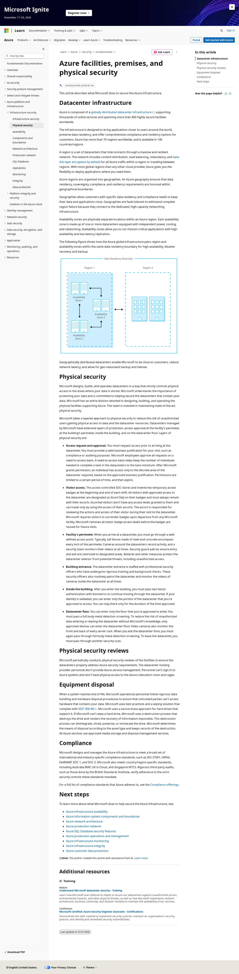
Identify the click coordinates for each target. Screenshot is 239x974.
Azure (74, 52)
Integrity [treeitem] (18, 180)
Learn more (141, 858)
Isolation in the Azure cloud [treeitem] (26, 204)
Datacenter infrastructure (212, 58)
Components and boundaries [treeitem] (23, 140)
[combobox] (24, 56)
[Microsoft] (6, 30)
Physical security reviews (211, 67)
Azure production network (83, 826)
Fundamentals (104, 52)
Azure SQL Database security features (91, 831)
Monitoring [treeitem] (19, 174)
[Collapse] (43, 49)
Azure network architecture (84, 821)
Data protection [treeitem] (22, 187)
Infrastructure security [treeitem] (26, 119)
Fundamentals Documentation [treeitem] (25, 63)
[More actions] (177, 52)
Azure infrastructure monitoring (87, 841)
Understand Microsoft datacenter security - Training (90, 890)
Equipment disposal (208, 72)
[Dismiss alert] (232, 7)
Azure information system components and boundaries (103, 816)
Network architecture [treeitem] (25, 148)
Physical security (206, 63)
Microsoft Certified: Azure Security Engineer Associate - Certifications (101, 911)
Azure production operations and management (97, 836)
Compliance (204, 77)
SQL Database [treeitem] (21, 161)
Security (87, 52)
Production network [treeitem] (24, 155)
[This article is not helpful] (230, 94)
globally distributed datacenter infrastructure (121, 112)
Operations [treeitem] (19, 168)
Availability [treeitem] (19, 131)
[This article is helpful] (226, 94)
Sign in (231, 30)
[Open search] (221, 30)
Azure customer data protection (87, 851)
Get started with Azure (219, 40)
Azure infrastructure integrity (85, 846)
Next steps (203, 81)
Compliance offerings (164, 785)
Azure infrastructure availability (87, 812)
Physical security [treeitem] (23, 125)
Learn (63, 52)
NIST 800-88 (86, 709)
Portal (196, 40)
